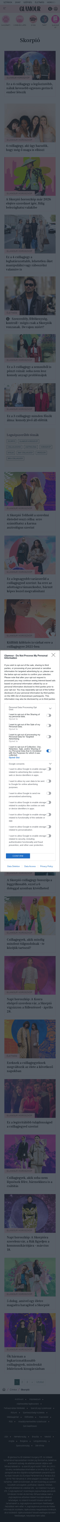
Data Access (30, 866)
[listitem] (30, 708)
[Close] (54, 656)
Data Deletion (13, 866)
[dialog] (30, 761)
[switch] (48, 715)
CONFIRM (18, 856)
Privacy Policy (46, 866)
